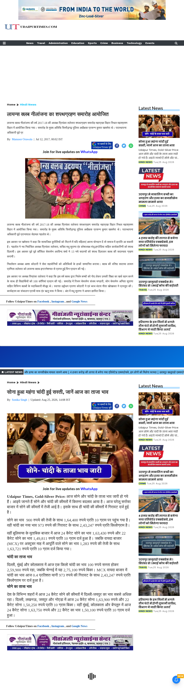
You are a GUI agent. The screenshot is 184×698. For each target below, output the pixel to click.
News (29, 43)
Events (149, 43)
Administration (58, 43)
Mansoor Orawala (22, 139)
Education (77, 43)
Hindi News (28, 104)
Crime (104, 43)
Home (11, 104)
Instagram (57, 301)
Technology (134, 43)
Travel (41, 43)
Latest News (151, 108)
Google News (79, 301)
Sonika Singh (19, 399)
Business (117, 43)
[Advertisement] (92, 71)
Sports (92, 43)
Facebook (43, 301)
